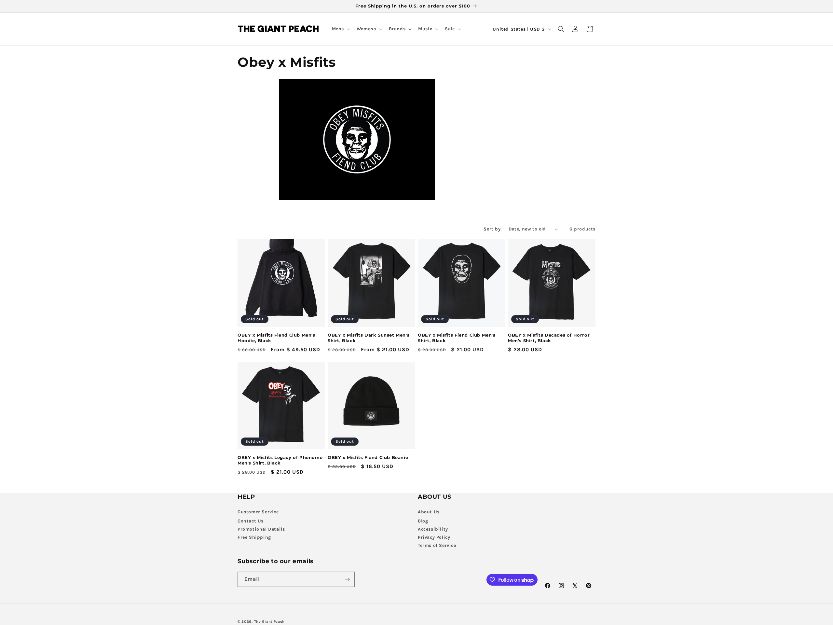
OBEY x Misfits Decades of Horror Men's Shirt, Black (549, 337)
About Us (429, 512)
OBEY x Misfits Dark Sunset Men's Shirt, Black (368, 337)
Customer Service (258, 512)
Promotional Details (261, 529)
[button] (340, 29)
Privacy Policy (434, 537)
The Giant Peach (269, 621)
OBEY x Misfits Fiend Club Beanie (368, 457)
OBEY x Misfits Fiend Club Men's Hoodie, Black (276, 337)
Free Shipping (254, 537)
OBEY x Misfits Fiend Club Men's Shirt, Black (457, 337)
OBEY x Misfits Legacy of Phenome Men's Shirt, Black (280, 460)
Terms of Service (437, 545)
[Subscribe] (347, 579)
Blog (423, 521)
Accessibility (433, 529)
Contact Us (251, 521)
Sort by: (493, 229)
